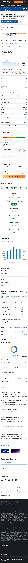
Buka (14, 314)
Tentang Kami (18, 487)
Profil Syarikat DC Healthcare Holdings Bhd (10, 321)
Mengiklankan (18, 490)
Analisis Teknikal (6, 184)
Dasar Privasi (3, 549)
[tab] (6, 188)
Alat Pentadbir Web (5, 495)
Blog (2, 487)
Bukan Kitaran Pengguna (21, 331)
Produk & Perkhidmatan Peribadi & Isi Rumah (18, 328)
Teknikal (20, 40)
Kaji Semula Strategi (9, 35)
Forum (25, 40)
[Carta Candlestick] (2, 46)
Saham (3, 5)
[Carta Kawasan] (4, 46)
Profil (7, 43)
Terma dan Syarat (4, 545)
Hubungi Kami (18, 492)
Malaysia (18, 5)
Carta (7, 40)
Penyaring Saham (10, 5)
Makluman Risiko (4, 554)
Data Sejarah (17, 43)
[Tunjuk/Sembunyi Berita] (9, 46)
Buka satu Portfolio (5, 492)
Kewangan (13, 40)
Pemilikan (12, 43)
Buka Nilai (23, 78)
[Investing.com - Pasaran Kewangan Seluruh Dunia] (8, 2)
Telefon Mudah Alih (5, 490)
